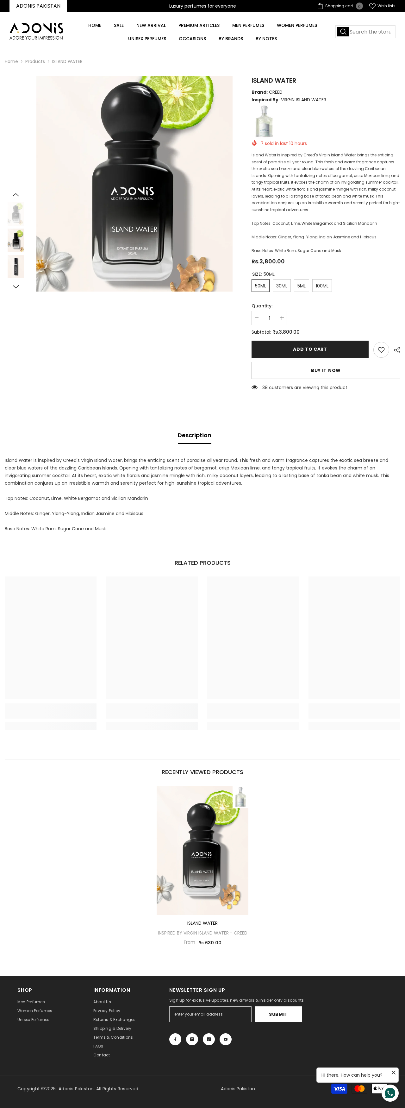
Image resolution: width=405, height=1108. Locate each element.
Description (194, 435)
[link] (381, 350)
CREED (240, 933)
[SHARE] (394, 350)
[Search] (365, 31)
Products (35, 61)
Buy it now (326, 370)
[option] (134, 184)
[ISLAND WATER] (202, 850)
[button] (16, 194)
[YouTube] (226, 1039)
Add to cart (310, 349)
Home (11, 61)
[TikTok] (209, 1039)
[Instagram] (192, 1039)
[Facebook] (175, 1039)
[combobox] (365, 31)
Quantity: (262, 306)
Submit (278, 1014)
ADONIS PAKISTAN (38, 5)
